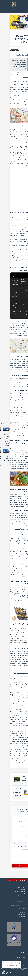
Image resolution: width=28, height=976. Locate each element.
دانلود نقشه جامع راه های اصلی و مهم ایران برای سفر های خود (19, 66)
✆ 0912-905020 (21, 957)
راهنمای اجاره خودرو (4, 450)
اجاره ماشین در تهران (21, 887)
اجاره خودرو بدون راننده (20, 898)
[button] (14, 9)
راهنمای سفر (4, 429)
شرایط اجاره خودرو (21, 914)
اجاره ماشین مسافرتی (7, 458)
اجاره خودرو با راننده (21, 893)
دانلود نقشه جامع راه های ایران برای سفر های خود (19, 61)
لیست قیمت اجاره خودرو (20, 916)
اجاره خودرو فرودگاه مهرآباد (20, 895)
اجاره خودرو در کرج (21, 889)
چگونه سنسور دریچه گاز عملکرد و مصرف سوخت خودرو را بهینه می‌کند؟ (17, 794)
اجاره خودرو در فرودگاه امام (20, 891)
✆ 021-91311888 (21, 953)
